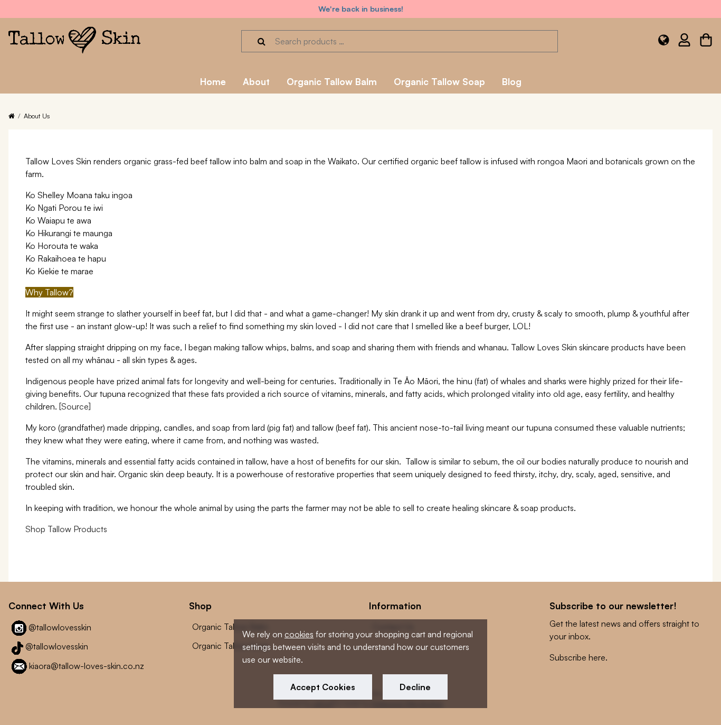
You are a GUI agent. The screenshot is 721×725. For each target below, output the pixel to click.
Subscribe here (577, 657)
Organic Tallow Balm (230, 626)
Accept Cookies (322, 687)
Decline (415, 687)
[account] (684, 41)
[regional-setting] (663, 41)
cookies (299, 634)
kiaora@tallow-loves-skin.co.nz (86, 666)
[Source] (75, 406)
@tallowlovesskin (60, 627)
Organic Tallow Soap (230, 645)
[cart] (706, 41)
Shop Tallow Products (66, 529)
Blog (511, 81)
